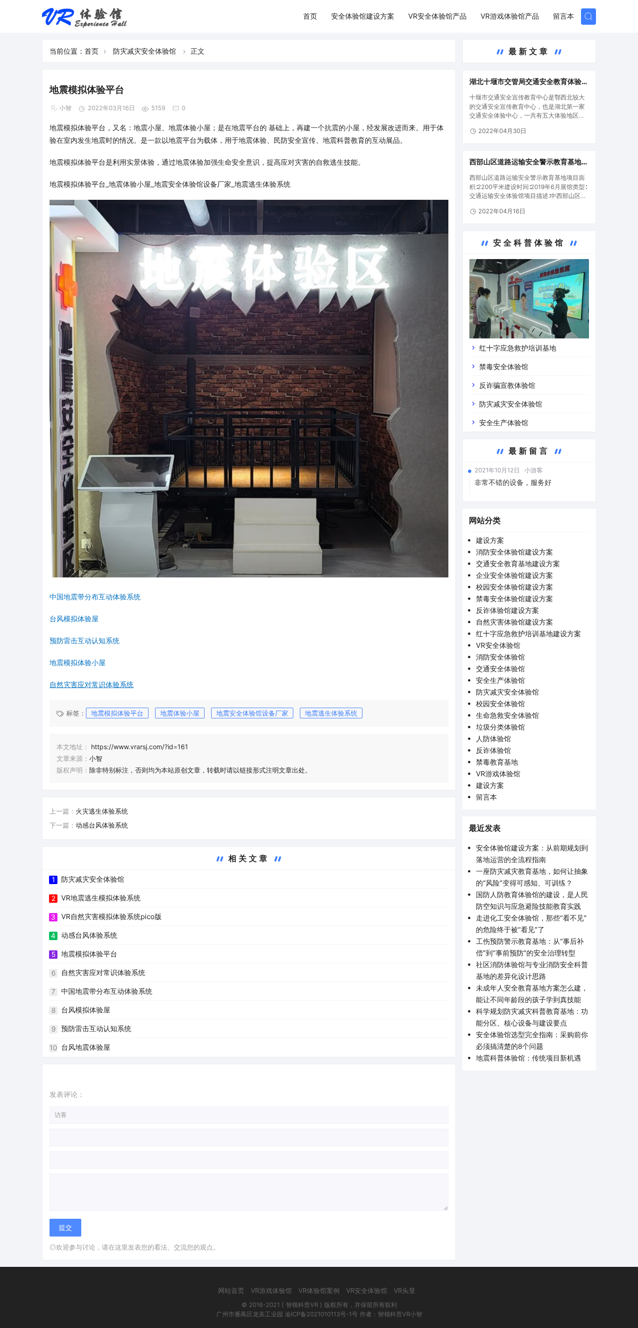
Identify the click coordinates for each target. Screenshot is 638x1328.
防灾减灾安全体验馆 (144, 51)
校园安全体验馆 (500, 703)
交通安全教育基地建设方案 (518, 563)
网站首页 (231, 1290)
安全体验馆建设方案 (362, 16)
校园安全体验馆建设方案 (514, 587)
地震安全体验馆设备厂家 (192, 184)
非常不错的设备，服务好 (513, 482)
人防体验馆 (493, 738)
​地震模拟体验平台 (117, 713)
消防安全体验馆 (500, 657)
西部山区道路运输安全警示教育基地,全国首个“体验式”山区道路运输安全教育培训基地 (528, 162)
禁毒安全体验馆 (503, 366)
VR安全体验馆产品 (437, 16)
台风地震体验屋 (85, 1047)
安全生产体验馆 (503, 422)
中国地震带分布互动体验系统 (106, 991)
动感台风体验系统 (102, 825)
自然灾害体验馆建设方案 (514, 622)
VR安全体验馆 (498, 645)
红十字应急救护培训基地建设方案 (528, 633)
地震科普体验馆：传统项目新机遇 (528, 1058)
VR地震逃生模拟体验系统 (101, 897)
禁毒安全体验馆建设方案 (514, 598)
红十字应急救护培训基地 (517, 348)
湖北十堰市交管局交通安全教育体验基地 (528, 81)
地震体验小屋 (179, 713)
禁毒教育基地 (497, 762)
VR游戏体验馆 (498, 773)
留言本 (563, 16)
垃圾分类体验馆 (500, 727)
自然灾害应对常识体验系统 (103, 972)
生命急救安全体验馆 (507, 715)
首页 (310, 16)
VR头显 (404, 1290)
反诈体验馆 (493, 750)
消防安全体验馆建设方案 (514, 552)
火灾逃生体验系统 (102, 811)
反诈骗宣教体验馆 (507, 385)
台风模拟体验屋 (85, 1009)
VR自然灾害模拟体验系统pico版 (111, 916)
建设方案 (490, 540)
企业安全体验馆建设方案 (514, 575)
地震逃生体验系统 (331, 713)
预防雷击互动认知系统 (96, 1028)
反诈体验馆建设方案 (507, 610)
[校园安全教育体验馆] (529, 305)
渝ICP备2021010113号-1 (318, 1314)
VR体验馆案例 (319, 1290)
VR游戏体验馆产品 (510, 16)
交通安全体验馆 (500, 668)
